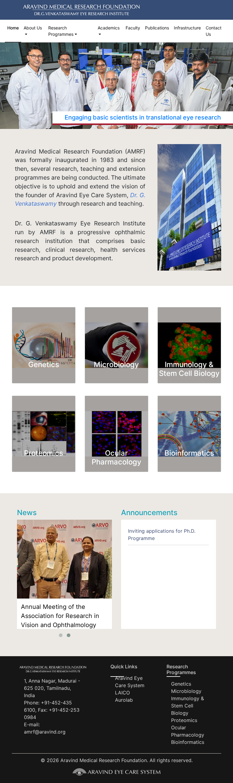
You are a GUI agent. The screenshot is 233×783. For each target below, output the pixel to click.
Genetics (181, 684)
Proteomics (184, 720)
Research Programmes (60, 31)
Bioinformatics (187, 742)
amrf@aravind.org (45, 732)
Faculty (133, 27)
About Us (33, 27)
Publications (157, 27)
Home (13, 27)
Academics (109, 27)
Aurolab (124, 700)
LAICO (122, 693)
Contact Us (213, 31)
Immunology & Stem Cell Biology (187, 705)
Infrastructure (187, 27)
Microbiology (186, 691)
